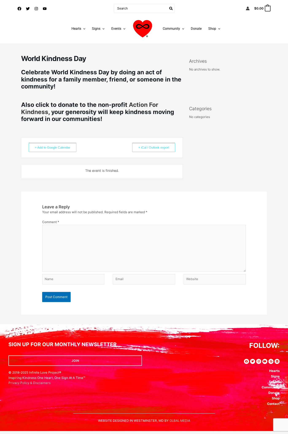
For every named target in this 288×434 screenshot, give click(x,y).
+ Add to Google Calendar (52, 147)
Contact (273, 404)
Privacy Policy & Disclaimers (29, 383)
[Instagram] (36, 9)
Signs (96, 29)
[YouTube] (45, 9)
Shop (212, 29)
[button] (83, 28)
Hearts (76, 29)
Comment (50, 222)
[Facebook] (19, 9)
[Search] (171, 8)
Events (116, 29)
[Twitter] (28, 9)
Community (171, 29)
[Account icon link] (248, 8)
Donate (196, 29)
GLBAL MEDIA (180, 421)
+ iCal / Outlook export (153, 147)
